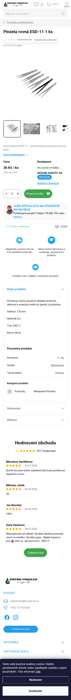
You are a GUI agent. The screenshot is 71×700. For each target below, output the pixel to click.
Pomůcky (20, 391)
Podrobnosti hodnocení (46, 39)
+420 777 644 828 (20, 607)
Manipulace (57, 365)
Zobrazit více (35, 552)
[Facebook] (6, 617)
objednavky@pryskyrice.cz (24, 601)
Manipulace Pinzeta (44, 391)
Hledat (63, 14)
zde (38, 671)
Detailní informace (14, 155)
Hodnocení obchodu (35, 442)
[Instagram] (15, 617)
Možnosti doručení (48, 183)
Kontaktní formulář (20, 629)
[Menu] (66, 4)
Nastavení (35, 679)
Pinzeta (59, 372)
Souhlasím (35, 691)
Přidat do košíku (35, 193)
